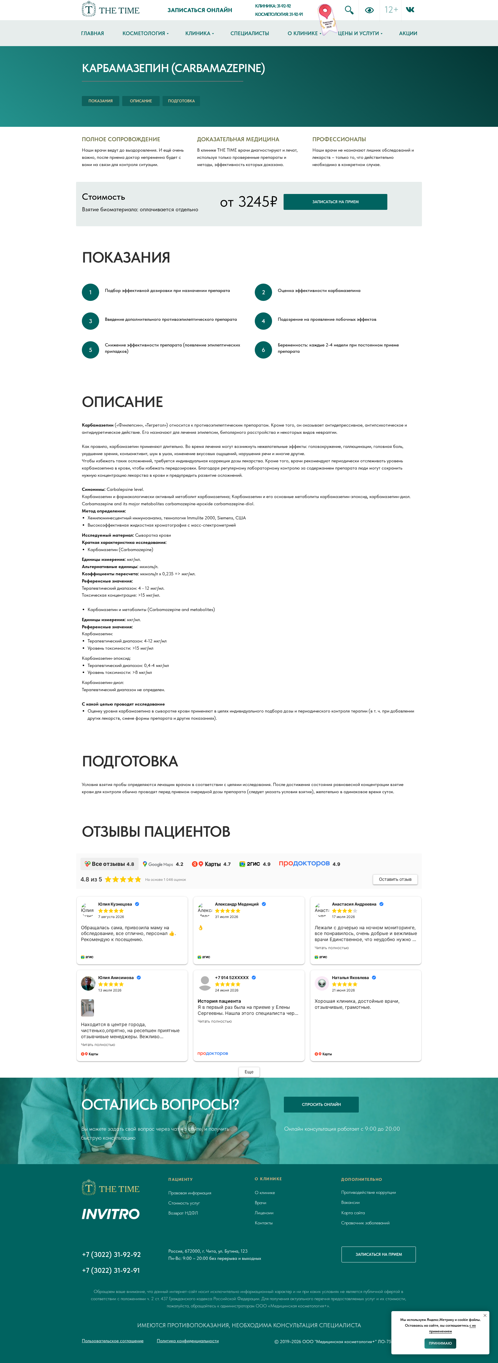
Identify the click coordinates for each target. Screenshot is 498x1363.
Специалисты (250, 33)
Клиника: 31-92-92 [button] (273, 6)
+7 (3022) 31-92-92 (111, 1254)
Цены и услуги (358, 33)
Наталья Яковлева (350, 977)
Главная (92, 33)
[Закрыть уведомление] (485, 1315)
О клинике (303, 33)
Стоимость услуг (184, 1203)
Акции (408, 33)
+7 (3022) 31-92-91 (111, 1270)
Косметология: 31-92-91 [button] (279, 14)
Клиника (197, 33)
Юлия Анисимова (116, 977)
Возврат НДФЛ (183, 1213)
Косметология (143, 33)
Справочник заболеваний (365, 1223)
